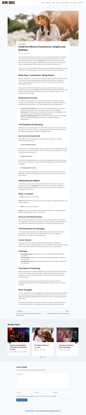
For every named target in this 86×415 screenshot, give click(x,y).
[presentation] (18, 335)
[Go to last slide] (10, 341)
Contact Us (81, 2)
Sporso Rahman (14, 351)
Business (48, 2)
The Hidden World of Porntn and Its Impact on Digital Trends (28, 313)
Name (19, 392)
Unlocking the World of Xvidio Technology (58, 312)
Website (56, 392)
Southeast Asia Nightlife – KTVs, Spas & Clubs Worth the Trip (18, 347)
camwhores (40, 60)
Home (43, 2)
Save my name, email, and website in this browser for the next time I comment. (37, 396)
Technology (73, 2)
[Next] (76, 341)
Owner (21, 53)
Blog (53, 2)
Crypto (58, 2)
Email (37, 392)
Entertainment (65, 2)
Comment (20, 374)
